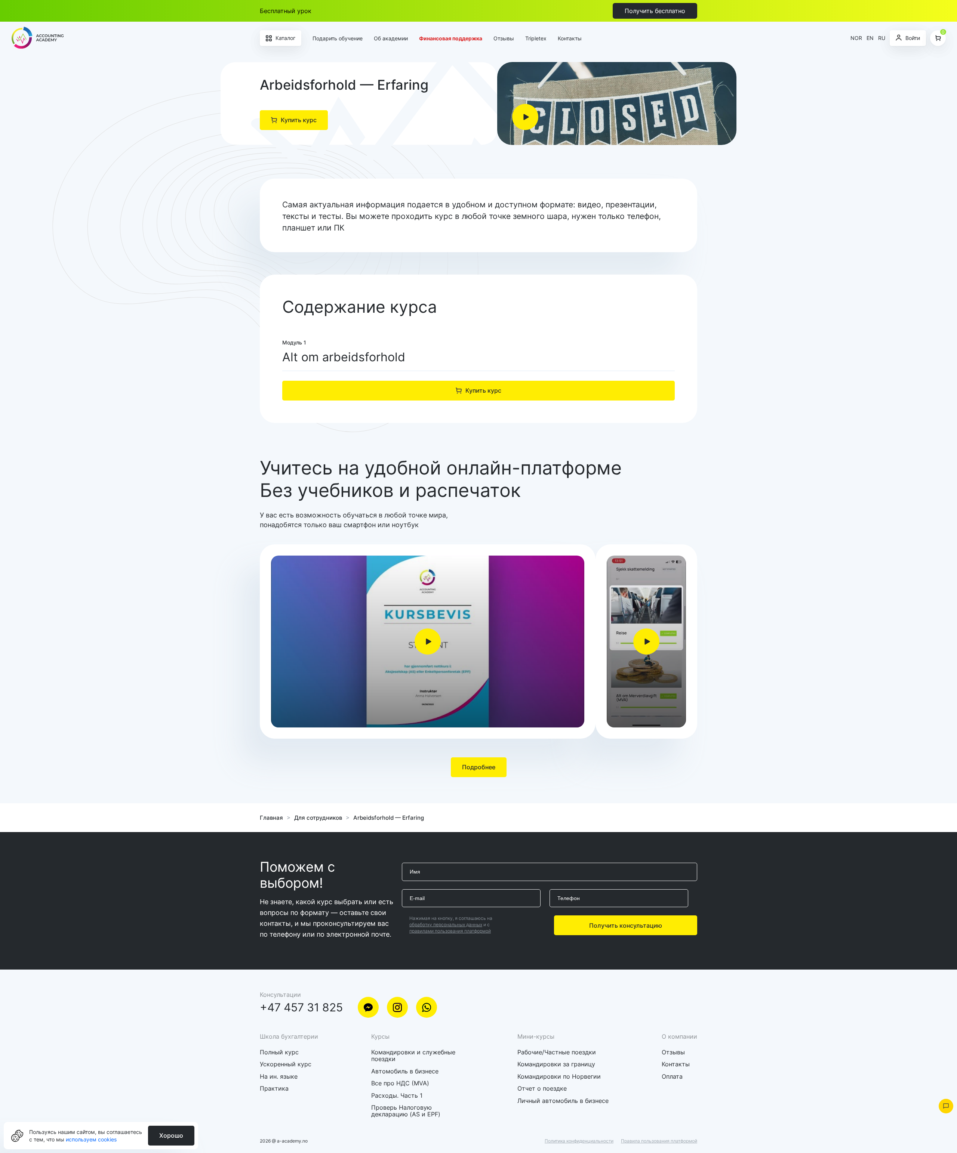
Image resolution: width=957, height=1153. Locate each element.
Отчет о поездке (542, 1088)
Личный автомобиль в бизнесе (563, 1100)
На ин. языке (279, 1076)
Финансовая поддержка (450, 38)
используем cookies (91, 1139)
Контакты (570, 38)
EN (870, 38)
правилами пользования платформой (450, 931)
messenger (368, 1007)
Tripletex (536, 38)
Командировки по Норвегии (559, 1076)
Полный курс (279, 1052)
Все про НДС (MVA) (400, 1083)
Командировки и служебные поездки (413, 1055)
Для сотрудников (318, 817)
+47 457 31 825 (301, 1007)
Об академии (391, 38)
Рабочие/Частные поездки (556, 1052)
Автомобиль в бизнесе (405, 1071)
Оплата (672, 1076)
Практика (274, 1088)
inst (397, 1007)
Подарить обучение (338, 38)
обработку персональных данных (445, 924)
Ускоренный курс (285, 1064)
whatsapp (426, 1007)
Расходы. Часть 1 (396, 1095)
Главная (271, 817)
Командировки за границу (556, 1064)
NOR (856, 38)
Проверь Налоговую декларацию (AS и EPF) (405, 1111)
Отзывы (503, 38)
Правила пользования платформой (659, 1141)
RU (881, 38)
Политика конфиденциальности (579, 1141)
